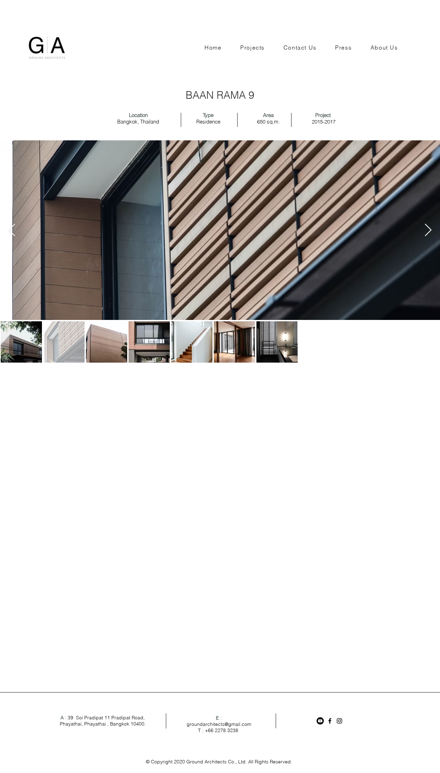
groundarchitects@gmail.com (219, 724)
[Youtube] (320, 720)
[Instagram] (339, 720)
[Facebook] (329, 720)
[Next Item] (428, 230)
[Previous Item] (12, 230)
